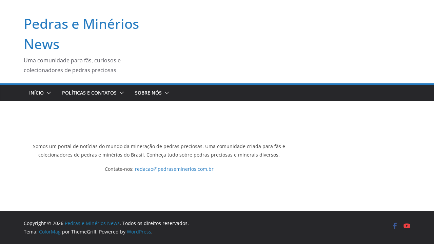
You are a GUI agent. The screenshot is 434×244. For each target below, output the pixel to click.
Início (36, 92)
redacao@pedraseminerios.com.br (174, 169)
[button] (47, 93)
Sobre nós (148, 92)
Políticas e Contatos (89, 92)
